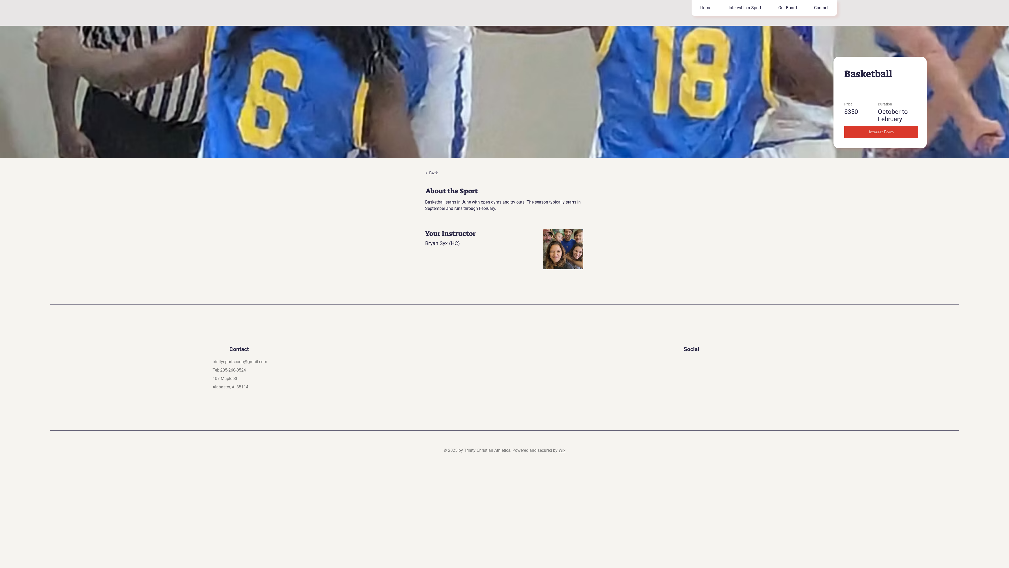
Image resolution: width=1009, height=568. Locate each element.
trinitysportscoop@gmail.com (240, 361)
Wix (562, 450)
